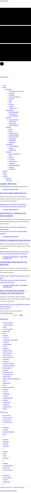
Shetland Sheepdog (7, 398)
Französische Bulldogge (8, 365)
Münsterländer (6, 383)
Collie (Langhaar (7, 344)
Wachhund (5, 439)
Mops (4, 380)
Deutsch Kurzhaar (7, 353)
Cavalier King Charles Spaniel (10, 340)
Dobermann (6, 359)
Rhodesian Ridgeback (8, 387)
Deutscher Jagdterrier (8, 357)
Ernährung (5, 361)
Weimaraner (6, 404)
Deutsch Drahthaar (7, 350)
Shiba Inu (5, 400)
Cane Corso (6, 337)
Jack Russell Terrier (7, 372)
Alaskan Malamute (7, 322)
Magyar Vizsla (6, 376)
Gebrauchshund (7, 415)
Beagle (4, 327)
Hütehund (5, 463)
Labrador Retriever (7, 374)
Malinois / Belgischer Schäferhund (11, 378)
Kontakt (15, 490)
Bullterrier (5, 335)
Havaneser (5, 370)
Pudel (4, 385)
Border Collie (6, 331)
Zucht (4, 408)
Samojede (5, 391)
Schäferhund (6, 393)
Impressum (2, 490)
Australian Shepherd (8, 324)
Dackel (4, 346)
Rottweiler (5, 389)
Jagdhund (5, 451)
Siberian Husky (6, 402)
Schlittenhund (6, 475)
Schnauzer (5, 396)
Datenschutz (9, 490)
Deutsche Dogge (7, 355)
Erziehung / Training (8, 363)
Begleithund (6, 427)
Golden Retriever (10, 189)
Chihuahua (5, 342)
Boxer (4, 333)
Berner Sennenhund (7, 329)
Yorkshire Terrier (7, 406)
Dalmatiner (5, 348)
